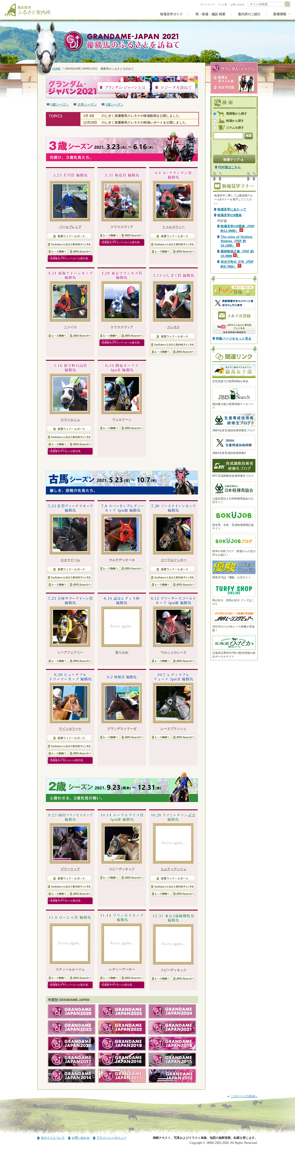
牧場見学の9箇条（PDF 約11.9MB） (238, 228)
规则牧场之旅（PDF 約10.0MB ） (237, 253)
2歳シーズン (115, 104)
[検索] (287, 4)
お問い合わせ (81, 1137)
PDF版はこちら (229, 167)
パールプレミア (70, 227)
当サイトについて (53, 1137)
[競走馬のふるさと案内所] (27, 9)
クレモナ (173, 327)
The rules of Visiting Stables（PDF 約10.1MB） (236, 241)
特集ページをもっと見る (233, 338)
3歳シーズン (60, 104)
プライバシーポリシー (112, 1137)
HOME (56, 68)
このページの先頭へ (244, 1096)
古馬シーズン (87, 104)
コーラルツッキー (173, 560)
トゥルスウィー (173, 227)
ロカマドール (70, 560)
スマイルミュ (70, 419)
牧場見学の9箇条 (229, 215)
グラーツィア (70, 869)
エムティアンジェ (173, 869)
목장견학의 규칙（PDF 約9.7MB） (237, 264)
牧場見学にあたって (231, 209)
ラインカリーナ (70, 729)
